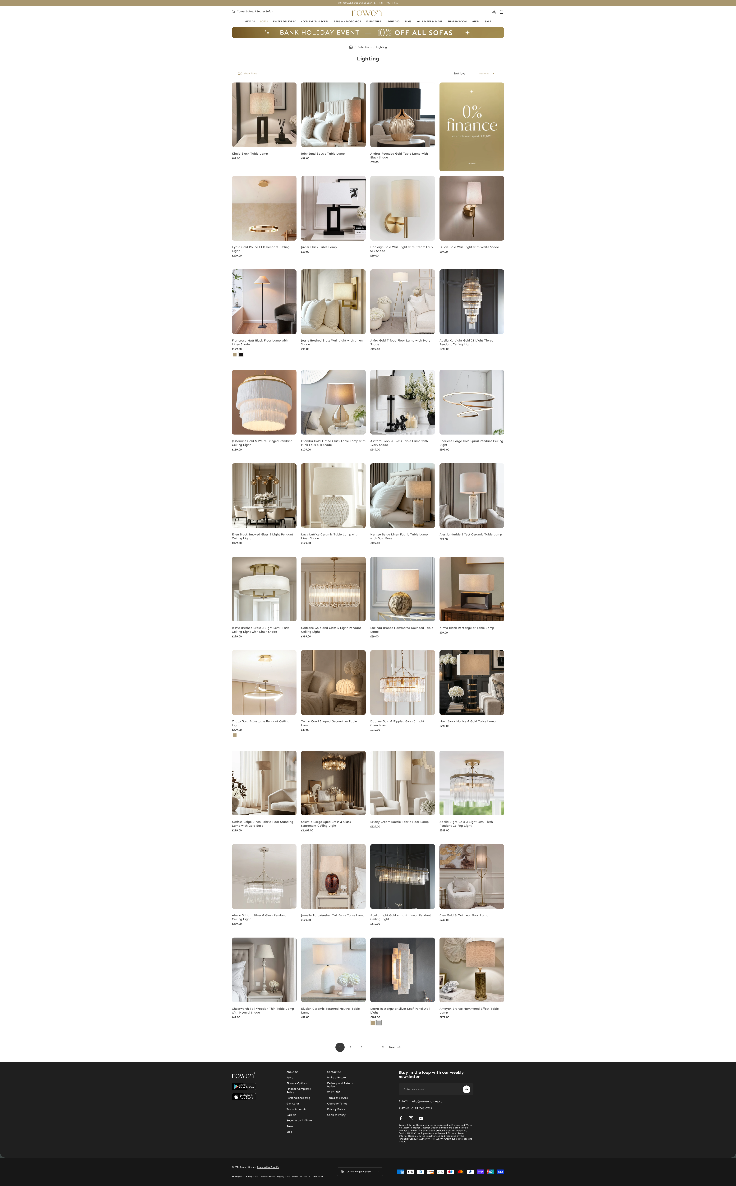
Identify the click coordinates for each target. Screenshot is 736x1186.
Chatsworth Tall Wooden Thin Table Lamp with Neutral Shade (263, 1010)
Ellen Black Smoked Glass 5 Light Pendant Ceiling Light (262, 536)
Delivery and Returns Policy (340, 1085)
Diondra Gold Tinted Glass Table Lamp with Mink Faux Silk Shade (333, 443)
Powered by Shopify (268, 1167)
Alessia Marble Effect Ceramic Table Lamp (470, 534)
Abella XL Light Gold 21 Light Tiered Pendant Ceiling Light (466, 342)
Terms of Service (337, 1097)
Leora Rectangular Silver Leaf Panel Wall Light (400, 1010)
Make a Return (336, 1077)
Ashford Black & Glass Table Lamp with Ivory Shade (399, 443)
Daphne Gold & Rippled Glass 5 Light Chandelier (397, 723)
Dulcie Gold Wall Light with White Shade (469, 247)
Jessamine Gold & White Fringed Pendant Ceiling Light (262, 443)
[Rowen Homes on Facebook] (401, 1118)
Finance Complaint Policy (299, 1090)
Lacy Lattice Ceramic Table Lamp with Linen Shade (329, 536)
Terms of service (267, 1176)
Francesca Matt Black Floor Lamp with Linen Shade (260, 342)
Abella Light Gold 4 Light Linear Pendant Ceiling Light (400, 917)
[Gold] (234, 354)
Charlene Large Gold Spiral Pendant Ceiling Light (471, 443)
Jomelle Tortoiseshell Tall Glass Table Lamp (333, 915)
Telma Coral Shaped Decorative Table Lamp (329, 723)
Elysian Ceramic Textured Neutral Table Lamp (330, 1010)
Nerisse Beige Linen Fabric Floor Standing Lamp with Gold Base (262, 823)
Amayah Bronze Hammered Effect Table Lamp (469, 1010)
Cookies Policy (336, 1115)
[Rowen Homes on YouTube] (421, 1118)
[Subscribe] (466, 1089)
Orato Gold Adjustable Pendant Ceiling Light (260, 723)
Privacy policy (252, 1176)
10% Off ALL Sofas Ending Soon (355, 3)
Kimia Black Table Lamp (250, 153)
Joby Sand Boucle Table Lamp (323, 153)
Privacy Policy (336, 1109)
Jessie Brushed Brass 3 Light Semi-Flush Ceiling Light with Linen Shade (260, 629)
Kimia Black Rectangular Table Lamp (466, 628)
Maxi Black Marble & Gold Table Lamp (467, 721)
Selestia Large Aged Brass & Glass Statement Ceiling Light (326, 823)
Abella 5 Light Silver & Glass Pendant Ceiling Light (259, 917)
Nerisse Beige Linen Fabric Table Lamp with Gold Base (399, 536)
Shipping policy (283, 1176)
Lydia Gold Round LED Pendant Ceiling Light (261, 249)
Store (290, 1077)
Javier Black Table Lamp (319, 247)
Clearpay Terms (337, 1103)
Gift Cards (293, 1103)
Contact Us (334, 1072)
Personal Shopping (298, 1097)
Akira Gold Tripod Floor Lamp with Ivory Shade (400, 342)
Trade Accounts (296, 1109)
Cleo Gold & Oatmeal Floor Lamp (463, 915)
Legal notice (317, 1176)
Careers (291, 1115)
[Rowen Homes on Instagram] (411, 1118)
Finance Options (297, 1083)
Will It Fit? (334, 1092)
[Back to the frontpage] (351, 47)
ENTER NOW (412, 614)
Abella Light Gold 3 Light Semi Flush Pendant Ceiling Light (466, 823)
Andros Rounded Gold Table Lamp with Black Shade (399, 155)
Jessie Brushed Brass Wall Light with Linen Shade (332, 342)
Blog (289, 1131)
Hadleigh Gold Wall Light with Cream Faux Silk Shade (401, 249)
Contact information (301, 1176)
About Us (292, 1072)
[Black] (240, 354)
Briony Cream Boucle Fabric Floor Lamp (399, 822)
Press (290, 1126)
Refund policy (237, 1176)
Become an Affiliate (299, 1120)
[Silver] (379, 1023)
